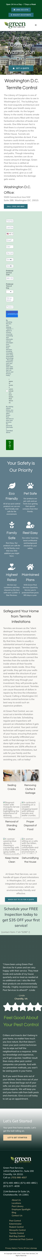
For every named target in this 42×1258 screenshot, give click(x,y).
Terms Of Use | (24, 1248)
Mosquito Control (17, 1230)
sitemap (33, 1248)
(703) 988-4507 (19, 1177)
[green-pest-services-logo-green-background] (21, 1156)
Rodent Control (16, 1227)
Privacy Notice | (11, 1248)
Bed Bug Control (17, 1236)
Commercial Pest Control (21, 1239)
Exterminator (15, 1223)
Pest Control (15, 1220)
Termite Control (16, 1233)
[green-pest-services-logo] (15, 22)
